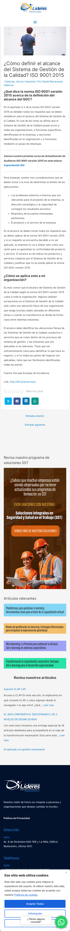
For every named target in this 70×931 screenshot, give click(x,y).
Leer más (48, 705)
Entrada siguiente (35, 424)
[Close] (66, 872)
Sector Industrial (25, 81)
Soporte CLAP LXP (15, 689)
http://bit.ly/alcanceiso (23, 381)
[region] (35, 900)
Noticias (10, 81)
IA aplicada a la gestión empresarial (24, 749)
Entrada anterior (35, 415)
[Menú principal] (35, 22)
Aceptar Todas (35, 903)
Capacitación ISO (14, 165)
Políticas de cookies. (26, 894)
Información (35, 913)
